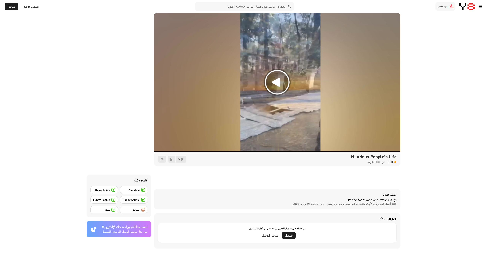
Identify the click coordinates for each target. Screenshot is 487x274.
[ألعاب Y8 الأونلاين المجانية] (467, 6)
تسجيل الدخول (31, 6)
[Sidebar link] (480, 6)
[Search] (290, 6)
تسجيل (11, 6)
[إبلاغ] (162, 159)
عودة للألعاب (443, 6)
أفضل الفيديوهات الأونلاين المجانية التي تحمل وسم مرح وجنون (359, 203)
